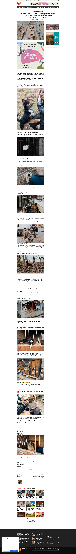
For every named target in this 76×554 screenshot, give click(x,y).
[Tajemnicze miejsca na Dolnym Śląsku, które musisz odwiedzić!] (40, 504)
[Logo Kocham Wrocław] (23, 549)
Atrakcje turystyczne (38, 506)
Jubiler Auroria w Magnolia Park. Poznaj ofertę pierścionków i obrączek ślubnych (21, 509)
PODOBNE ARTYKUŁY (21, 488)
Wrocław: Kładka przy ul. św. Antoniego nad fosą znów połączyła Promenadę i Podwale (38, 476)
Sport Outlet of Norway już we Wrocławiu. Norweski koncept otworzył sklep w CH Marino (20, 498)
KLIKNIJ (28, 382)
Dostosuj (6, 550)
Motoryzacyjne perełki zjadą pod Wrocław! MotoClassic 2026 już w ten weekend (39, 498)
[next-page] (18, 523)
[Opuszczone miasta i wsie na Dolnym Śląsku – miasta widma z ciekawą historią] (21, 514)
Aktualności (37, 11)
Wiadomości (34, 11)
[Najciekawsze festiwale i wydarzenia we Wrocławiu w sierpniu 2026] (40, 514)
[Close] (18, 538)
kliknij (18, 392)
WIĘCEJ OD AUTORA (31, 488)
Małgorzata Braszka (35, 19)
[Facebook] (57, 0)
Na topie (40, 11)
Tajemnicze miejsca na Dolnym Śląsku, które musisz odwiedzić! (39, 508)
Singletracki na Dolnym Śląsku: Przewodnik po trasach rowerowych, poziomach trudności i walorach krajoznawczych (30, 520)
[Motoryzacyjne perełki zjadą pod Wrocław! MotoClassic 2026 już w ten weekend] (40, 493)
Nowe (41, 11)
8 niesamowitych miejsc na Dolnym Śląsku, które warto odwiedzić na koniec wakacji (30, 509)
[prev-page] (17, 523)
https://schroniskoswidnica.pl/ (27, 423)
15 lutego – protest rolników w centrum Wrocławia (23, 476)
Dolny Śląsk (28, 506)
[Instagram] (58, 0)
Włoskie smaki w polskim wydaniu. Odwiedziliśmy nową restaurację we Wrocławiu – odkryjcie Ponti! (30, 498)
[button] (57, 7)
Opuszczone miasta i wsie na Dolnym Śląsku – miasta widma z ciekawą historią (21, 519)
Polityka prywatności (8, 548)
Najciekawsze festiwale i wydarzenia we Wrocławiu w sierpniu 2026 (40, 519)
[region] (10, 544)
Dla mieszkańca (28, 495)
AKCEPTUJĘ (14, 550)
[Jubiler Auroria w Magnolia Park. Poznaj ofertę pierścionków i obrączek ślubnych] (21, 504)
